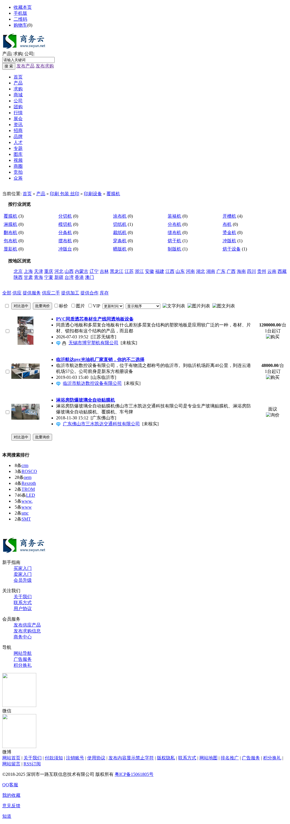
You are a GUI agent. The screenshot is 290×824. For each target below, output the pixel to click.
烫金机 (229, 232)
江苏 (129, 271)
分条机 (65, 232)
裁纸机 (120, 232)
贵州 (261, 271)
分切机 (65, 216)
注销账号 (75, 757)
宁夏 (48, 277)
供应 (17, 292)
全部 (6, 292)
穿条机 (120, 240)
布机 (227, 224)
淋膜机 (10, 224)
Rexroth (29, 483)
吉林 (104, 271)
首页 (18, 77)
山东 (180, 271)
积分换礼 (23, 665)
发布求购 (45, 65)
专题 (18, 148)
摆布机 (65, 240)
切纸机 (120, 224)
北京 (18, 271)
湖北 (200, 271)
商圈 (18, 166)
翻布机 (10, 232)
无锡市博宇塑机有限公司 (93, 342)
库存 (104, 292)
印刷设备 (93, 193)
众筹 (18, 178)
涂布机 (120, 216)
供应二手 (51, 292)
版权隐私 (166, 757)
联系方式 (23, 602)
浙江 (139, 271)
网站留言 (11, 763)
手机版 (20, 13)
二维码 (20, 19)
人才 (18, 142)
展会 (18, 118)
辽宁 (94, 271)
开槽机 (229, 216)
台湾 (69, 277)
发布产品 (25, 65)
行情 (18, 112)
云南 (271, 271)
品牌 (18, 136)
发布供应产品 (27, 625)
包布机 (10, 240)
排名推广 (230, 757)
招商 (18, 130)
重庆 (48, 271)
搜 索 (9, 66)
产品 (6, 53)
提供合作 (89, 292)
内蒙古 (81, 271)
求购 (17, 53)
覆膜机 (113, 193)
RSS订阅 (32, 763)
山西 (69, 271)
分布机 (174, 224)
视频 (18, 160)
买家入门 (23, 568)
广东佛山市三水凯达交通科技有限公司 (101, 423)
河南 (190, 271)
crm (25, 465)
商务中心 (23, 636)
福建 (159, 271)
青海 (38, 277)
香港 (79, 277)
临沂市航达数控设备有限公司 (92, 383)
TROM (28, 489)
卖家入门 (23, 574)
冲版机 (229, 240)
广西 (231, 271)
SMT (26, 519)
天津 (38, 271)
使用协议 (96, 757)
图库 (18, 154)
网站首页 (11, 757)
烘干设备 (232, 249)
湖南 (210, 271)
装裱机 (174, 216)
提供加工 (70, 292)
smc (25, 513)
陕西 (18, 277)
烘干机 (174, 240)
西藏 (282, 271)
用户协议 (23, 608)
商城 (18, 94)
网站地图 (208, 757)
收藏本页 (23, 7)
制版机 (174, 249)
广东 (220, 271)
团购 (18, 106)
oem (27, 477)
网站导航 (23, 653)
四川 (251, 271)
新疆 (58, 277)
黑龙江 (116, 271)
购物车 (20, 25)
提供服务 (32, 292)
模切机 (65, 224)
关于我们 (23, 596)
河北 (58, 271)
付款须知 (54, 757)
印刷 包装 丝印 (64, 193)
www (27, 507)
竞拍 (18, 172)
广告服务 (23, 659)
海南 (241, 271)
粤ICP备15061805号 (134, 774)
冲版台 (65, 249)
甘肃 (28, 277)
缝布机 (174, 232)
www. (27, 501)
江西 (169, 271)
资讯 (18, 124)
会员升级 (23, 580)
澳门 (89, 277)
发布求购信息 (27, 630)
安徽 (149, 271)
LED (30, 495)
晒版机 (120, 249)
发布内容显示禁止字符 (131, 757)
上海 (28, 271)
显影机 (10, 249)
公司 (28, 53)
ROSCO (29, 471)
